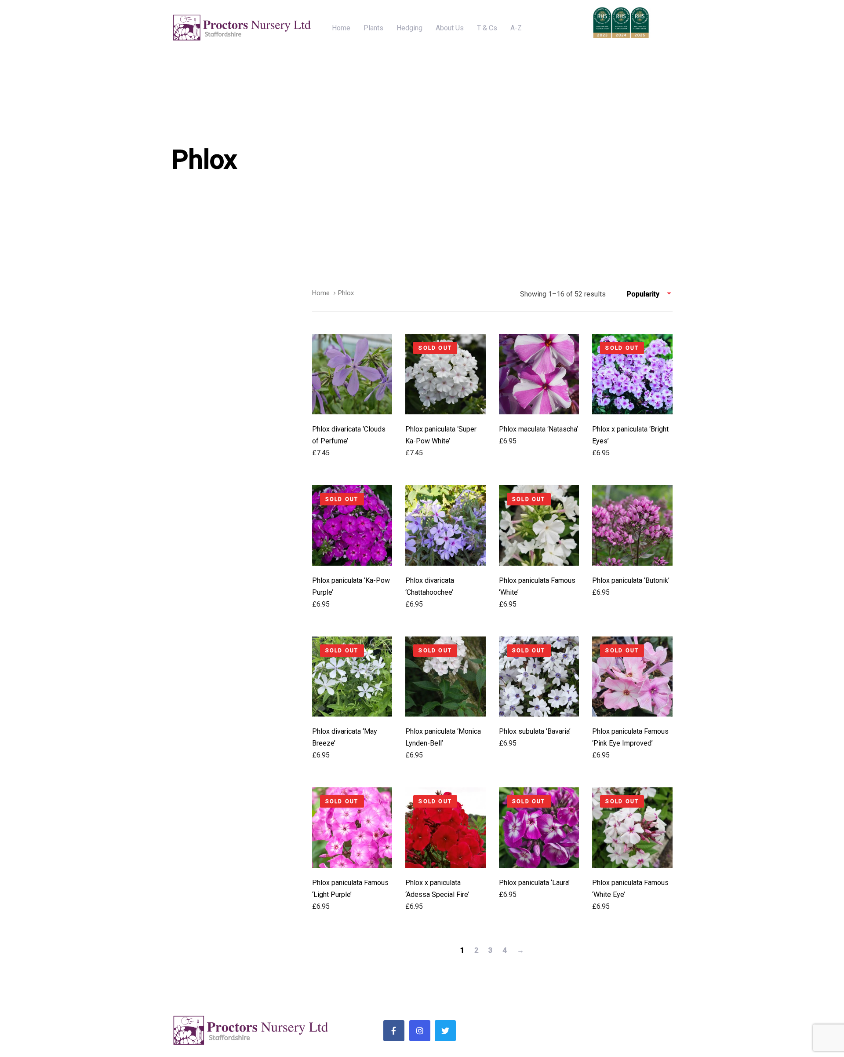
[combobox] (650, 294)
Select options (352, 399)
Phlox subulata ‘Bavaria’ (535, 731)
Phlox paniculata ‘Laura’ (534, 882)
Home (321, 293)
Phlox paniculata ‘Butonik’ (630, 580)
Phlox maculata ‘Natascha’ (538, 429)
